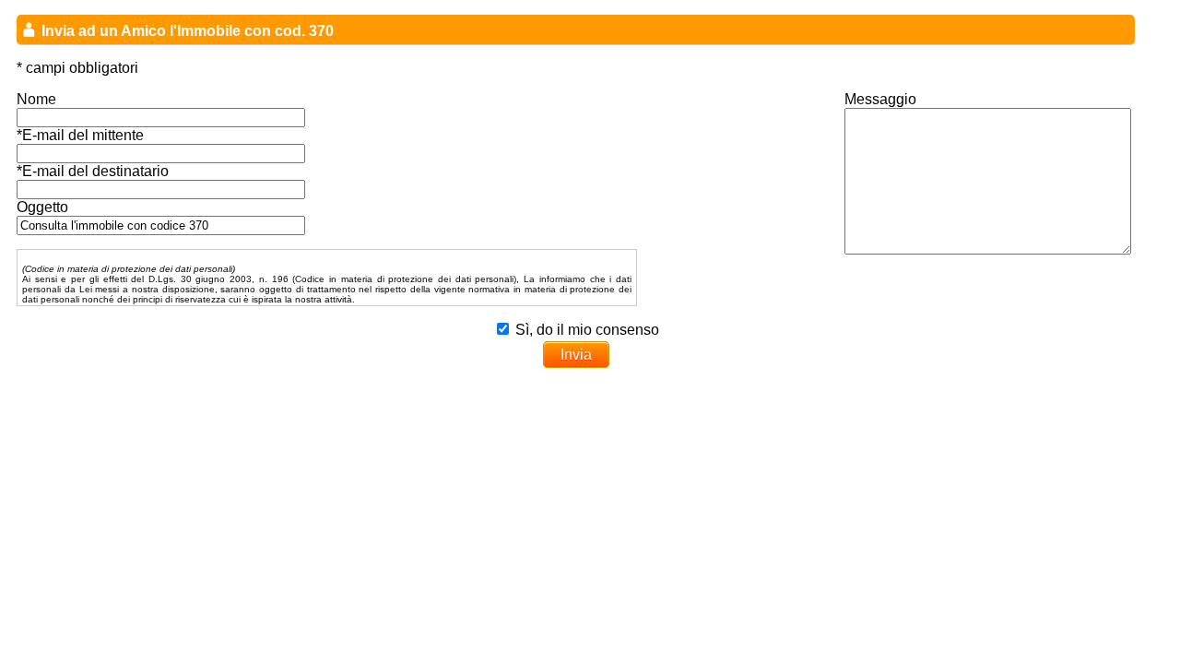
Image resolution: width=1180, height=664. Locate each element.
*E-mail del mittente (80, 135)
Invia (576, 354)
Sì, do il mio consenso (587, 330)
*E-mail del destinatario (93, 171)
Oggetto (42, 207)
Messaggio (880, 99)
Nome (36, 99)
